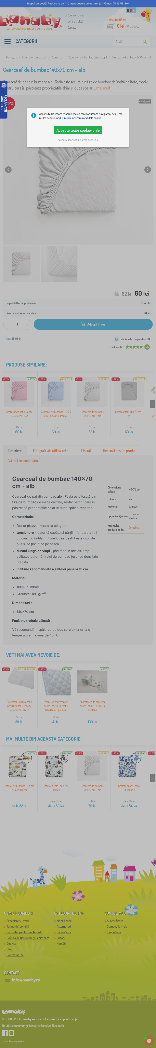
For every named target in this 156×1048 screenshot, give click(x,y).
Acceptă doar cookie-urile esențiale (78, 140)
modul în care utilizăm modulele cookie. (78, 118)
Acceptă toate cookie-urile (78, 130)
